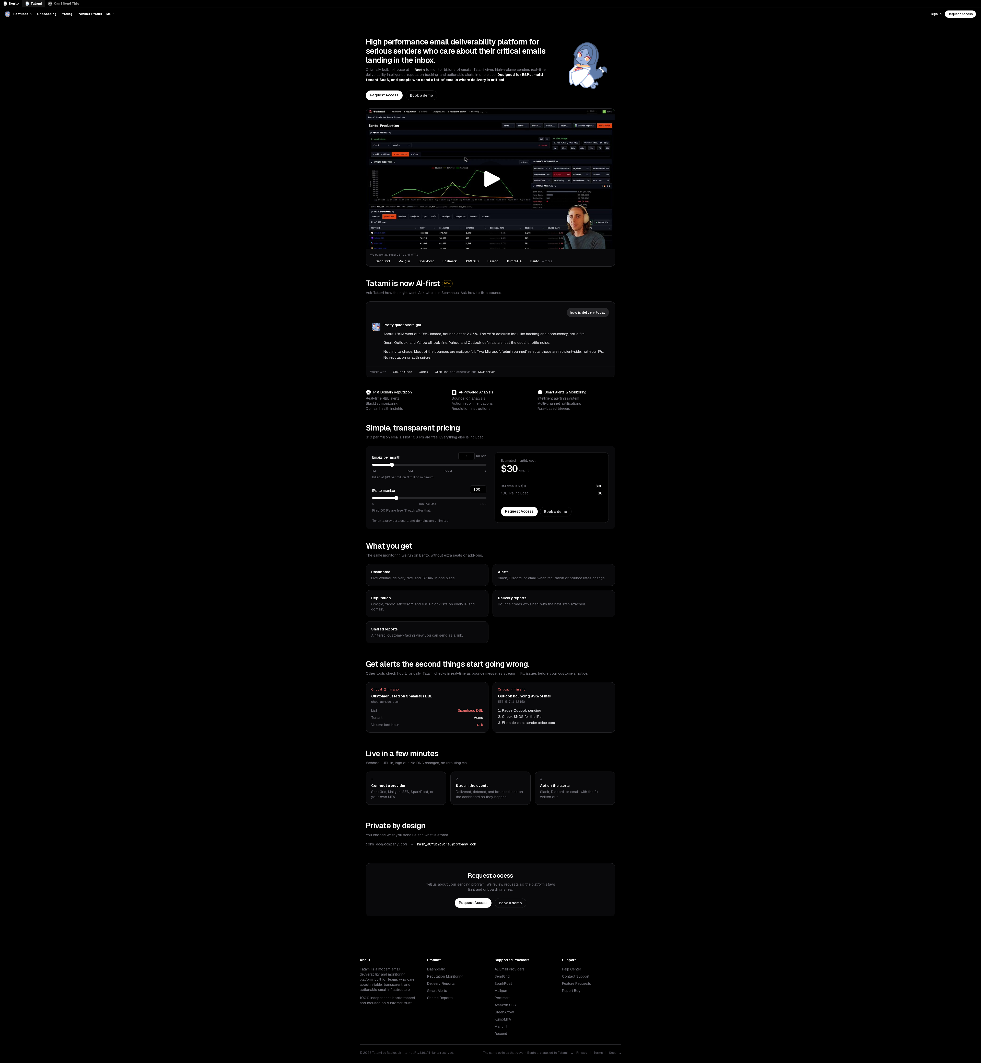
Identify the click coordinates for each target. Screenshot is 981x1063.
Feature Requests (576, 983)
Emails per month (386, 457)
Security (615, 1053)
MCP (109, 14)
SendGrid (502, 976)
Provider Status (89, 14)
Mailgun (501, 990)
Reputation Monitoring (445, 976)
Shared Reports (440, 998)
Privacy (581, 1053)
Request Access (960, 14)
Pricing (66, 14)
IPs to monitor (383, 490)
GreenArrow (504, 1012)
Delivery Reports (441, 983)
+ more (547, 261)
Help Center (571, 969)
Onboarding (46, 14)
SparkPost (503, 983)
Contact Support (575, 976)
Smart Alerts (437, 990)
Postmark (503, 998)
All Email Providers (509, 969)
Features (20, 14)
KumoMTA (503, 1019)
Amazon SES (505, 1005)
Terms (598, 1053)
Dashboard (436, 969)
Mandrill (501, 1026)
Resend (501, 1033)
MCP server (486, 372)
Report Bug (571, 990)
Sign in (936, 14)
